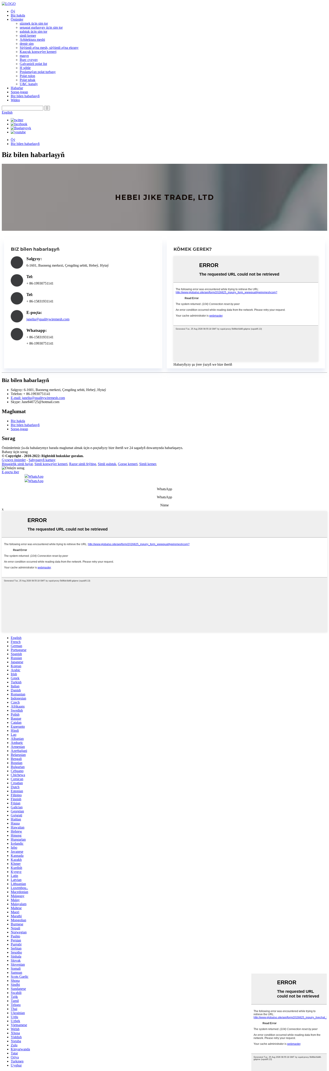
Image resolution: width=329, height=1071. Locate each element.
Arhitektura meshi (32, 39)
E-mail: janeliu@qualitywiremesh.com (38, 398)
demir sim (27, 43)
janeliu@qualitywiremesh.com (47, 319)
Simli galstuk (107, 464)
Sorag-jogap (19, 92)
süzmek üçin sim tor (34, 23)
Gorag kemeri (127, 464)
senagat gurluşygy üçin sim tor (41, 27)
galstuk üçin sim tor (33, 31)
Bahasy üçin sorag (15, 452)
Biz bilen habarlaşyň (25, 96)
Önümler (17, 19)
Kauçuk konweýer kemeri (38, 52)
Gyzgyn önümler (14, 460)
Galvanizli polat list (33, 64)
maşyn (24, 56)
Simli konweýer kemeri (50, 464)
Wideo (15, 100)
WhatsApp (35, 476)
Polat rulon (27, 76)
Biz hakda (18, 15)
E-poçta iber (10, 472)
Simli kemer (147, 464)
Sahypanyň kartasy (42, 460)
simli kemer (28, 35)
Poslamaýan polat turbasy (38, 72)
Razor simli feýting (82, 464)
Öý (13, 11)
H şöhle (25, 68)
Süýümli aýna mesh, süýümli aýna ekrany (49, 48)
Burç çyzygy (29, 60)
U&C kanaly (29, 84)
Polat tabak (27, 80)
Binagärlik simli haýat (17, 464)
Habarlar (17, 88)
